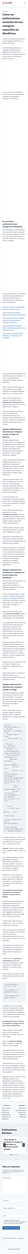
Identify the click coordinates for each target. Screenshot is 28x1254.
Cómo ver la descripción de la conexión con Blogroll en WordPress (20, 1111)
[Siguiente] (23, 1145)
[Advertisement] (14, 76)
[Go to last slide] (4, 1145)
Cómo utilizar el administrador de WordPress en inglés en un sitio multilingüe (12, 335)
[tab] (10, 1154)
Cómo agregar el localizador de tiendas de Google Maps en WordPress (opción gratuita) (13, 1144)
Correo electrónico (9, 1208)
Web (4, 1216)
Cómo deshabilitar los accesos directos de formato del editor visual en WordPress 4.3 (13, 328)
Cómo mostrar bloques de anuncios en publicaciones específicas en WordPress (6, 1112)
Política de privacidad (9, 1238)
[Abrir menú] (24, 3)
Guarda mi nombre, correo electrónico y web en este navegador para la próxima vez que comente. (14, 1222)
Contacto (20, 1238)
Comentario (7, 1178)
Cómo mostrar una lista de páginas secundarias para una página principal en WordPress (13, 320)
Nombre (6, 1200)
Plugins (4, 11)
